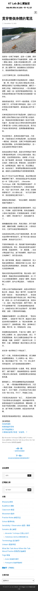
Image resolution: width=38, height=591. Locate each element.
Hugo (23, 587)
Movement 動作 (8, 513)
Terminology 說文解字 (11, 540)
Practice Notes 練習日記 (11, 517)
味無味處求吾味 (8, 426)
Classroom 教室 (8, 509)
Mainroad (32, 587)
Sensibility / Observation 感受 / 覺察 (16, 525)
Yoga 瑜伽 (6, 555)
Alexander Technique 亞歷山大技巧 (15, 438)
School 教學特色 (8, 521)
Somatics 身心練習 (9, 529)
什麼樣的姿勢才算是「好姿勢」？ (14, 432)
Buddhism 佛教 (8, 506)
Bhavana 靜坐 (7, 502)
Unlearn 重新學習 (9, 544)
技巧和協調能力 (8, 429)
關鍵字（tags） (8, 568)
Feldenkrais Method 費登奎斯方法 (16, 537)
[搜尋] (29, 475)
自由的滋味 (6, 424)
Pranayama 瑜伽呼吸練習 (13, 563)
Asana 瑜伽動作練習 (12, 559)
